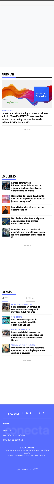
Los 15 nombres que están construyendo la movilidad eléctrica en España (24, 322)
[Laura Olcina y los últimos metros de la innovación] (6, 210)
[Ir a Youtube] (39, 413)
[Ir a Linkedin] (31, 413)
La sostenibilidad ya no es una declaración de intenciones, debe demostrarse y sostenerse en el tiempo (27, 336)
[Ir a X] (27, 413)
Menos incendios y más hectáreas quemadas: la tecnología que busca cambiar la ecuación (28, 350)
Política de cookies (13, 440)
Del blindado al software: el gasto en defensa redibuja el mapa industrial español (27, 220)
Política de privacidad (14, 435)
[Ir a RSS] (44, 413)
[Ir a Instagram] (35, 413)
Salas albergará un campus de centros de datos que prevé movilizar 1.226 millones (25, 309)
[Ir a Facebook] (23, 413)
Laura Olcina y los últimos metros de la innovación (27, 208)
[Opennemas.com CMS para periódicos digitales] (27, 469)
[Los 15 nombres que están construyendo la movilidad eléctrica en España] (6, 320)
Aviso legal (9, 431)
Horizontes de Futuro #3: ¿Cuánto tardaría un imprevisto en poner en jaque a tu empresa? (28, 198)
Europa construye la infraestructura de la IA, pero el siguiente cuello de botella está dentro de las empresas (26, 186)
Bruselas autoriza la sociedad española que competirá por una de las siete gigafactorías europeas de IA (28, 233)
